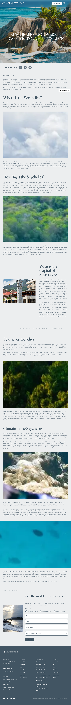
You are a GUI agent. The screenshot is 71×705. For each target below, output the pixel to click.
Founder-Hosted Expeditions (43, 675)
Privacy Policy (65, 698)
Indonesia (5, 676)
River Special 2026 (40, 664)
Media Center (56, 672)
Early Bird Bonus (40, 667)
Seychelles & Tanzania (8, 671)
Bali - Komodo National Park (10, 679)
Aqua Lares (22, 675)
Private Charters (23, 677)
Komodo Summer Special (42, 661)
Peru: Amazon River (7, 666)
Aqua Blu (22, 669)
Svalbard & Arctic (7, 674)
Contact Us (55, 669)
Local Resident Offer (41, 669)
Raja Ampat (6, 684)
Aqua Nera (22, 667)
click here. (52, 515)
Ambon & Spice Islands (8, 681)
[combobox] (46, 633)
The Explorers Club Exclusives (43, 677)
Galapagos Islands (7, 668)
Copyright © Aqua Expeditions (38, 698)
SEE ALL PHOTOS (64, 90)
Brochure (55, 667)
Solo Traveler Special (41, 672)
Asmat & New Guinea (8, 687)
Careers (54, 677)
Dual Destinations (7, 689)
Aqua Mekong (23, 661)
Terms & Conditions (57, 698)
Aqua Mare (22, 672)
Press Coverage (56, 675)
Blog (54, 664)
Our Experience (56, 661)
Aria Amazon (23, 664)
